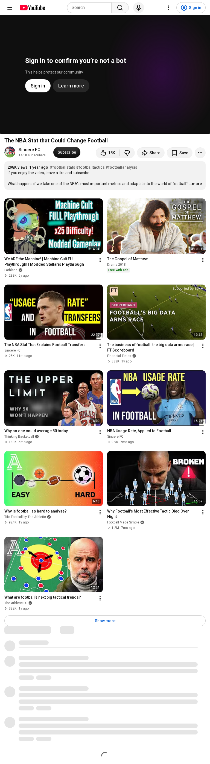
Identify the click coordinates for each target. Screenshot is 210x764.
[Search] (120, 7)
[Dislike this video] (127, 152)
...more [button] (195, 184)
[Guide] (10, 7)
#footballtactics (90, 167)
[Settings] (168, 7)
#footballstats (62, 167)
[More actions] (200, 152)
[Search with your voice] (138, 7)
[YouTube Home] (32, 7)
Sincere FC (29, 149)
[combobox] (91, 7)
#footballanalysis (121, 167)
